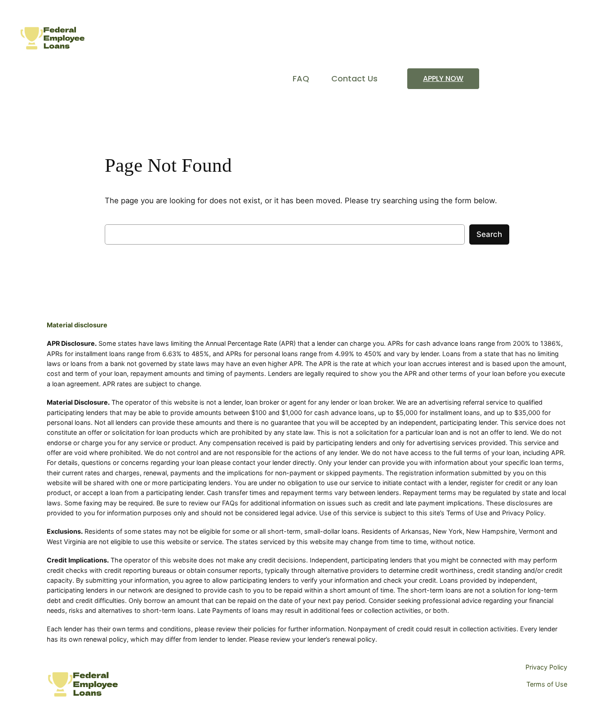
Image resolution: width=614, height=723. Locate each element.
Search (489, 234)
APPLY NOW (443, 78)
